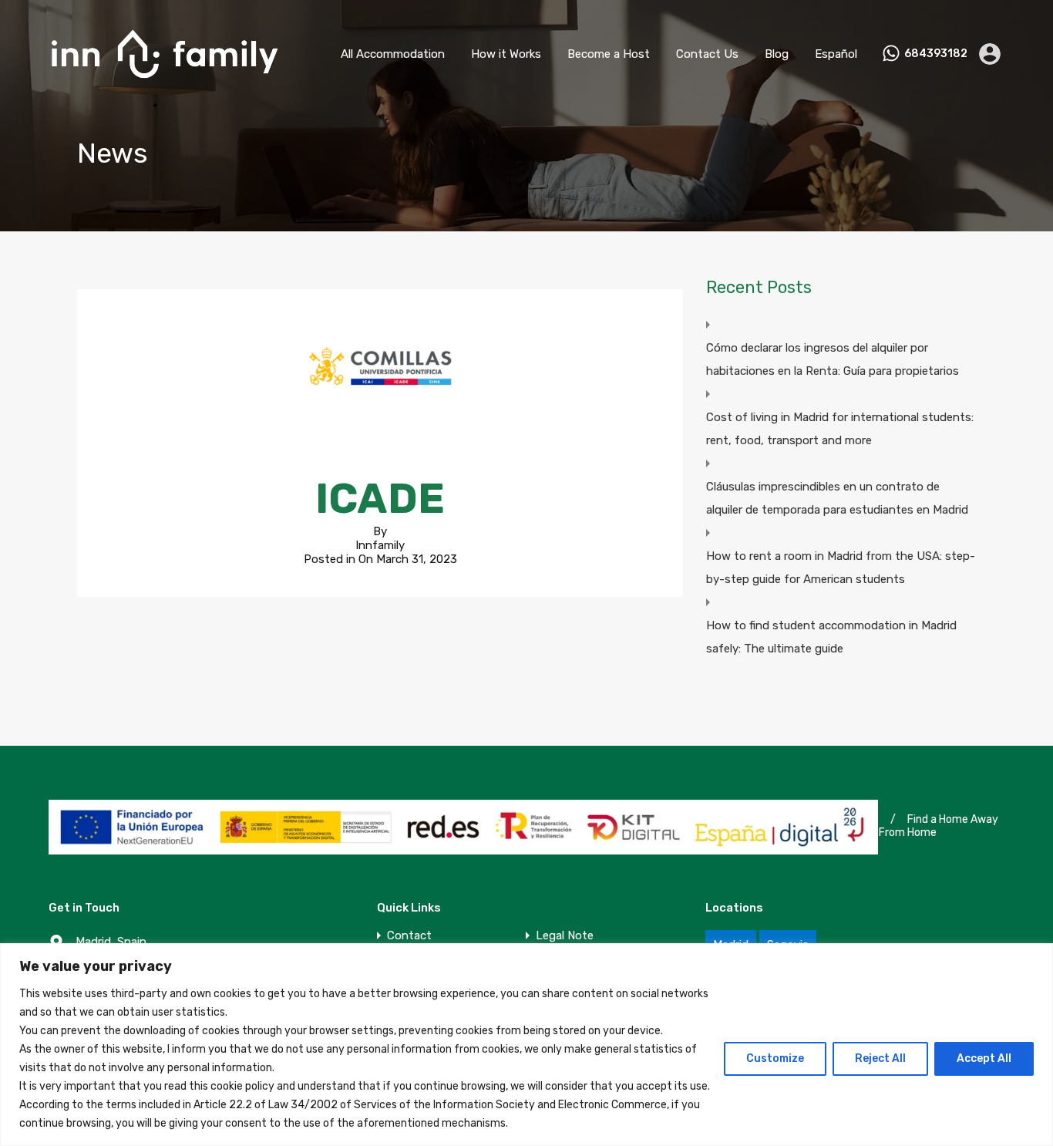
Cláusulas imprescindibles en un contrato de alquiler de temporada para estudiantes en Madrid (837, 498)
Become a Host (608, 54)
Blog (777, 54)
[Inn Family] (164, 86)
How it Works (506, 54)
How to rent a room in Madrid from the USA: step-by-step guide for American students (840, 567)
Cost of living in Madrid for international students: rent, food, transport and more (840, 428)
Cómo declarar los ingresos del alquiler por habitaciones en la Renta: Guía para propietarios (832, 359)
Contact (409, 936)
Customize (775, 1058)
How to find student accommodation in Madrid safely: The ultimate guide (831, 637)
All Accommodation (393, 54)
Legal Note (565, 936)
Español (836, 54)
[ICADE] (380, 436)
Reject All (880, 1058)
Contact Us (707, 54)
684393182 (935, 54)
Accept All (984, 1058)
